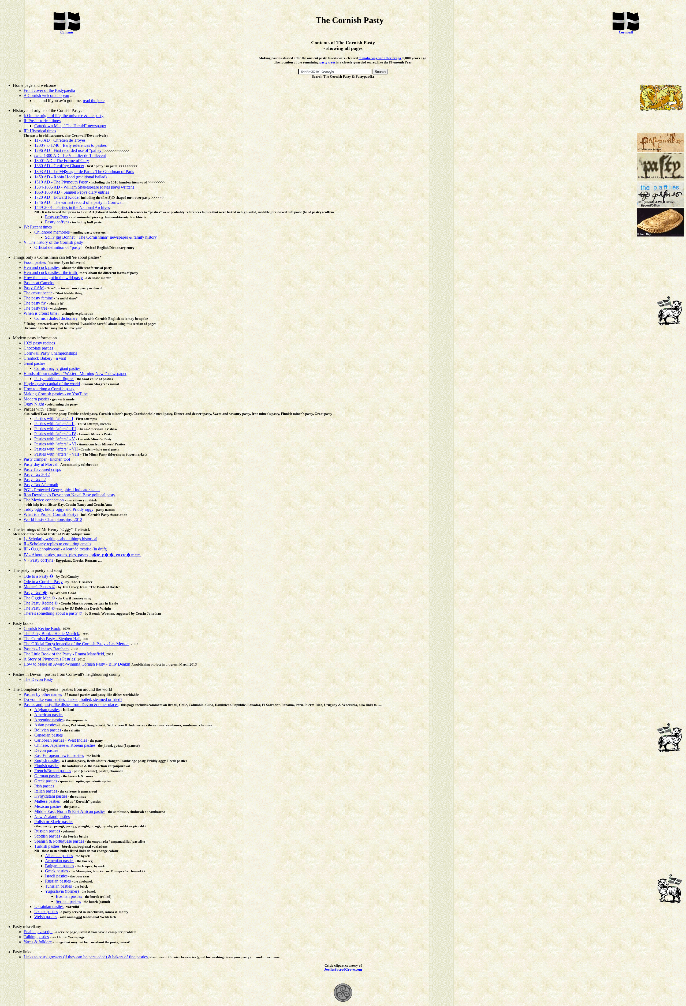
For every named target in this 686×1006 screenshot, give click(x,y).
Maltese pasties (47, 801)
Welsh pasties (45, 916)
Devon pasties (46, 750)
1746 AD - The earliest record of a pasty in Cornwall (79, 202)
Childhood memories (52, 232)
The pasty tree (35, 308)
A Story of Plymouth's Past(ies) (50, 659)
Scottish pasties (47, 836)
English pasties (46, 760)
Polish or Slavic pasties (53, 821)
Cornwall (626, 32)
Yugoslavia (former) (62, 891)
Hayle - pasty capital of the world (52, 383)
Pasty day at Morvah (41, 464)
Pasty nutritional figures (54, 378)
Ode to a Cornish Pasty (43, 581)
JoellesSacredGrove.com (343, 969)
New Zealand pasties (52, 816)
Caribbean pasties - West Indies (60, 740)
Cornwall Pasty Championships (50, 353)
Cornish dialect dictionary (56, 318)
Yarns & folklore (38, 942)
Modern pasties (36, 399)
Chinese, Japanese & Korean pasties (64, 745)
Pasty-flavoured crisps (42, 469)
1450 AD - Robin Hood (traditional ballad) (70, 177)
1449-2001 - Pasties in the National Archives (72, 207)
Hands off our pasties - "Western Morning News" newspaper (75, 373)
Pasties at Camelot (39, 282)
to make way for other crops (380, 58)
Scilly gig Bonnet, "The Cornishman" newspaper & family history (101, 237)
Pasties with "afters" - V (54, 439)
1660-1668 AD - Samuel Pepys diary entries (71, 192)
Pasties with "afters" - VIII (56, 454)
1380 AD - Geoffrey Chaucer (59, 165)
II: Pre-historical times (42, 120)
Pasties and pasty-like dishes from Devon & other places (71, 704)
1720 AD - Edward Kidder (57, 197)
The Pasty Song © (39, 608)
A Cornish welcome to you (46, 95)
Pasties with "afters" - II (54, 423)
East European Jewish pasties (59, 755)
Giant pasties (34, 363)
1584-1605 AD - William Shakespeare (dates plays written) (84, 187)
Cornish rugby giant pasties (57, 368)
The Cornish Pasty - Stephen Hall (52, 638)
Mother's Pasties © (39, 586)
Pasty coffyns (56, 217)
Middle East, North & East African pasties (69, 811)
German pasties (47, 776)
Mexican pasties (47, 806)
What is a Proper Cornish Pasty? (51, 514)
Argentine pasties (49, 720)
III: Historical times (40, 131)
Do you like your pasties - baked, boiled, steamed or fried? (73, 699)
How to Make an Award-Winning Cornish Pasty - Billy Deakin (77, 664)
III (26, 549)
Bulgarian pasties (59, 866)
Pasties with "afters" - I (53, 418)
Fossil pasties (35, 262)
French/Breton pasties (52, 770)
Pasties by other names (43, 694)
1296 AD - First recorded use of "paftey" (68, 150)
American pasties (48, 714)
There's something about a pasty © (53, 613)
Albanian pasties (59, 855)
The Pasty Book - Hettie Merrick (51, 633)
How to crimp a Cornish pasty (49, 388)
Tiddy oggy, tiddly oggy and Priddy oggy (59, 509)
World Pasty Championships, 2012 (53, 519)
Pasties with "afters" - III (55, 428)
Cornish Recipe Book (42, 628)
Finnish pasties (46, 765)
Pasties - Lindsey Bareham (46, 649)
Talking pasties (36, 936)
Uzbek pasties (46, 911)
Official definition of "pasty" (58, 247)
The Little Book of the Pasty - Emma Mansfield (64, 654)
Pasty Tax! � (35, 592)
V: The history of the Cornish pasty (53, 242)
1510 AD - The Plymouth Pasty (61, 182)
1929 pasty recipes (39, 343)
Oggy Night (34, 404)
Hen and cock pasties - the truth (50, 272)
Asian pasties (45, 725)
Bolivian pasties (47, 730)
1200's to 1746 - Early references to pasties (70, 145)
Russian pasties (47, 831)
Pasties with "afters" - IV (55, 433)
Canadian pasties (48, 735)
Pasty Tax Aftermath (41, 484)
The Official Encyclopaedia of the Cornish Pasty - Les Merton (76, 643)
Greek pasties (45, 781)
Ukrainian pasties (49, 906)
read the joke (94, 100)
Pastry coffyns (57, 222)
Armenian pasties (59, 860)
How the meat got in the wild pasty (53, 277)
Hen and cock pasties (41, 267)
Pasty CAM (34, 288)
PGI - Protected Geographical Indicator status (62, 489)
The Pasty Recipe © (41, 603)
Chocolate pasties (38, 348)
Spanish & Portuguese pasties (59, 841)
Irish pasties (44, 786)
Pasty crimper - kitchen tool (47, 459)
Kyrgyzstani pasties (50, 796)
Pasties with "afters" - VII (56, 449)
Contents (66, 32)
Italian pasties (45, 791)
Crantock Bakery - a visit (45, 358)
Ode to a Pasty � (39, 576)
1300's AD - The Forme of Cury (61, 160)
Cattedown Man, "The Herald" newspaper (70, 125)
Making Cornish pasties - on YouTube (56, 394)
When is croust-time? (41, 313)
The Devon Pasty (38, 679)
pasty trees (327, 62)
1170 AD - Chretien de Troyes (59, 140)
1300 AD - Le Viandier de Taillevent (70, 155)
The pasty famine (38, 298)
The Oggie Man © (39, 598)
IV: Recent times (38, 227)
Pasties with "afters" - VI (55, 444)
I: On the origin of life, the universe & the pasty (63, 115)
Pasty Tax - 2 (35, 479)
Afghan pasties (46, 709)
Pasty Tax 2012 (37, 474)
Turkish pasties (46, 846)
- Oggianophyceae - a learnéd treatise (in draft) (68, 549)
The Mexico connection (44, 500)
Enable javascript (38, 931)
